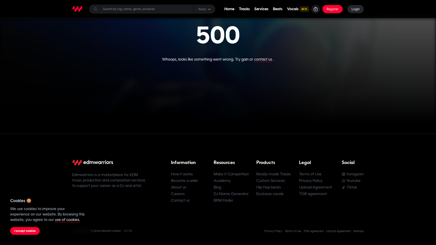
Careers (178, 194)
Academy (222, 181)
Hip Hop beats (268, 187)
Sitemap (358, 231)
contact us (263, 59)
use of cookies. (67, 220)
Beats (277, 9)
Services (261, 9)
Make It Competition (231, 174)
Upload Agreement (315, 187)
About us (178, 187)
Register (333, 9)
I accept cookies (25, 231)
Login (356, 9)
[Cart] (315, 9)
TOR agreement (313, 194)
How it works (182, 174)
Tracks (244, 9)
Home (229, 9)
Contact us (180, 200)
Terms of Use (310, 174)
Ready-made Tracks (273, 174)
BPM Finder (223, 200)
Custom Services (270, 181)
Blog (217, 187)
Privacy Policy (310, 181)
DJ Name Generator (231, 194)
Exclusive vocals (270, 194)
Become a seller (184, 181)
